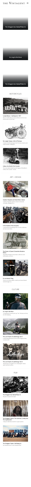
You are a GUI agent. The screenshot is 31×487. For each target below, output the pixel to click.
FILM (15, 372)
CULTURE (15, 289)
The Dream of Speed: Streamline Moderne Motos (14, 252)
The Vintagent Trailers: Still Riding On (12, 443)
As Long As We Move (8, 311)
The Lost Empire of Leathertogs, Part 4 (13, 361)
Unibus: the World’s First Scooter (11, 166)
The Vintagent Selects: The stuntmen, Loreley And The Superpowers (15, 419)
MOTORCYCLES (16, 94)
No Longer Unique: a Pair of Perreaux (12, 141)
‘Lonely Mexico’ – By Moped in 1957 (12, 116)
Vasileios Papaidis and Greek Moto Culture (14, 200)
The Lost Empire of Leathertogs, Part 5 (13, 336)
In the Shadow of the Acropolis (11, 225)
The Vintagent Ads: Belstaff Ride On (12, 395)
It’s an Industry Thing (8, 278)
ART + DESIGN (15, 177)
